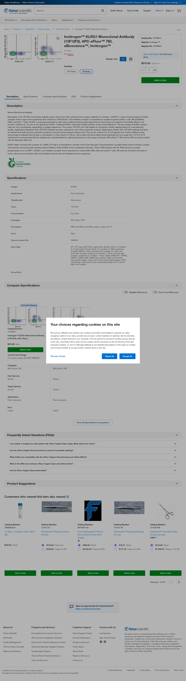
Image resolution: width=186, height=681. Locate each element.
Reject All (109, 356)
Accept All (127, 356)
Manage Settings (58, 356)
